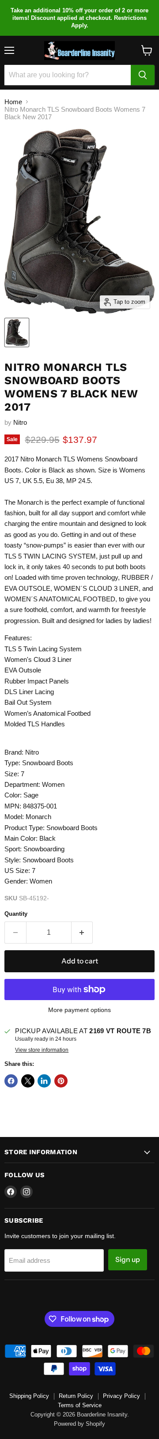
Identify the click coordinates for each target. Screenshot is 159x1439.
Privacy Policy (121, 1396)
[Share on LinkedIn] (44, 1081)
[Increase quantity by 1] (82, 933)
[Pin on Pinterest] (61, 1081)
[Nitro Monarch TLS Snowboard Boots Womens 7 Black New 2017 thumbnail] (17, 332)
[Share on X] (27, 1081)
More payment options (79, 1009)
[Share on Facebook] (11, 1081)
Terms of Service (80, 1405)
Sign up (127, 1259)
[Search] (143, 75)
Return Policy (76, 1396)
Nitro (20, 422)
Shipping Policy (29, 1396)
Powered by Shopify (79, 1423)
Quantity (15, 913)
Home (13, 102)
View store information (41, 1050)
